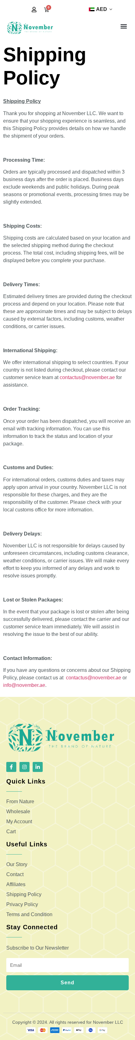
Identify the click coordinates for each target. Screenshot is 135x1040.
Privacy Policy (22, 904)
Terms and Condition (29, 914)
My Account (19, 821)
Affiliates (15, 884)
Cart (11, 831)
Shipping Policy (23, 894)
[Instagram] (24, 767)
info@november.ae (24, 685)
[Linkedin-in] (38, 767)
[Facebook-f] (11, 767)
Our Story (16, 864)
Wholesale (18, 811)
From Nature (20, 801)
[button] (123, 26)
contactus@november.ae (87, 377)
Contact (15, 874)
